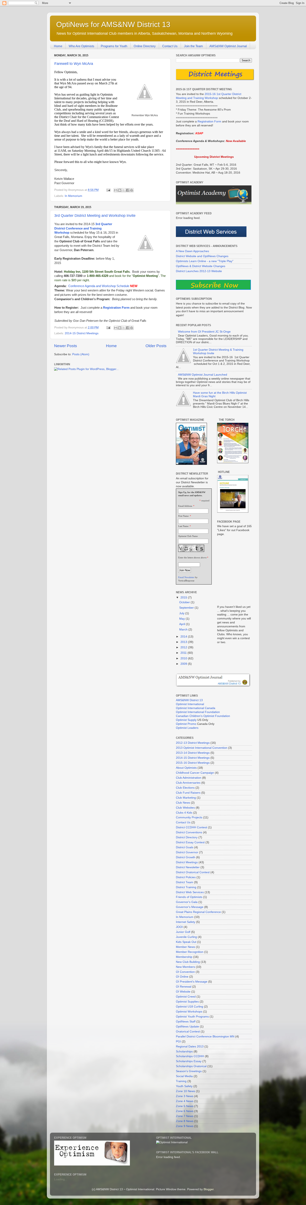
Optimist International (190, 704)
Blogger (209, 1189)
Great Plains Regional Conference (198, 912)
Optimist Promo (186, 723)
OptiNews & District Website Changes (200, 266)
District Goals (184, 847)
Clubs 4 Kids (184, 812)
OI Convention (185, 971)
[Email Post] (108, 189)
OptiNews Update (187, 1026)
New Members (185, 966)
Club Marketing (186, 797)
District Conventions (189, 832)
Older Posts (156, 346)
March (183, 629)
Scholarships (184, 1051)
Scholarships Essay (189, 1061)
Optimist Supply (186, 720)
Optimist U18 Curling (189, 1006)
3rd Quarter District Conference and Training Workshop (83, 228)
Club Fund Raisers (188, 792)
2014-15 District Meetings (81, 333)
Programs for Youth (114, 46)
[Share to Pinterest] (131, 190)
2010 (184, 658)
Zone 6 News (184, 1111)
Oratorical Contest (188, 1031)
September (187, 607)
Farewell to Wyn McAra (73, 64)
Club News (183, 802)
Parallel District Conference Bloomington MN (205, 1036)
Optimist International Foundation (198, 712)
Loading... (60, 1179)
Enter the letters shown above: (192, 557)
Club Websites (185, 807)
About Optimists (186, 767)
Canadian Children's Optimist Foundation (203, 716)
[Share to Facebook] (128, 190)
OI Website (183, 991)
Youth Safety (184, 1086)
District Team (184, 882)
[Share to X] (124, 190)
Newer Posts (65, 346)
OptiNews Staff (185, 1021)
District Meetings (187, 862)
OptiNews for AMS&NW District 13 (113, 24)
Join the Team (193, 46)
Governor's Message (189, 907)
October (185, 602)
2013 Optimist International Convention (201, 747)
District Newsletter (188, 867)
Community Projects (189, 817)
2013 (184, 642)
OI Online (182, 976)
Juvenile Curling (186, 937)
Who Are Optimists (81, 46)
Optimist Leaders (187, 727)
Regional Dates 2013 (190, 1046)
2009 (184, 663)
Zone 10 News (185, 1091)
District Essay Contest (190, 842)
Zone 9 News (184, 1126)
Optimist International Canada (195, 708)
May (182, 618)
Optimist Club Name (188, 536)
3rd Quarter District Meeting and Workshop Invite (95, 215)
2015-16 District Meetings (193, 762)
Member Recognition (189, 951)
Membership (184, 956)
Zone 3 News (184, 1096)
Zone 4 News (184, 1101)
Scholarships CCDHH (190, 1056)
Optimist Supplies (187, 1001)
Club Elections (185, 787)
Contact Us (170, 46)
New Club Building (188, 961)
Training (181, 1081)
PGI (178, 1041)
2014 (184, 636)
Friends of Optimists (189, 897)
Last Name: (183, 526)
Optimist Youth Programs (192, 1016)
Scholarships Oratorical (191, 1066)
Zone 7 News (184, 1116)
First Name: (183, 516)
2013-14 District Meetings (193, 752)
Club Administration (188, 777)
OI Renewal (183, 986)
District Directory (187, 837)
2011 (184, 652)
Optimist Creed (186, 996)
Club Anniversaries (188, 782)
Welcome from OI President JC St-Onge (204, 331)
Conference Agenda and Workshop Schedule (98, 286)
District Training (186, 887)
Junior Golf (183, 932)
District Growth (185, 857)
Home (58, 46)
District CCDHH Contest (191, 827)
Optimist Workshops (189, 1011)
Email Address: (185, 506)
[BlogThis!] (120, 190)
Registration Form (116, 307)
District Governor (187, 852)
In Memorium (73, 195)
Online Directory (145, 46)
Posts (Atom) (80, 354)
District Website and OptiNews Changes (202, 256)
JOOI (179, 927)
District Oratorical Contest (193, 872)
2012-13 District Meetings (193, 742)
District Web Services (190, 892)
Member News (185, 946)
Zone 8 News (184, 1121)
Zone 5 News (184, 1106)
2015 (184, 597)
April (182, 624)
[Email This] (116, 190)
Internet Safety (185, 922)
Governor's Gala (187, 902)
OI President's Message (191, 981)
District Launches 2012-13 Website (199, 271)
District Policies (186, 877)
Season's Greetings (189, 1071)
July (182, 613)
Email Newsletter (186, 577)
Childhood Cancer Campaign (195, 772)
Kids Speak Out (186, 942)
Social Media (184, 1076)
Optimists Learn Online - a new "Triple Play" (204, 261)
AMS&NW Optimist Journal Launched (202, 374)
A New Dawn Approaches (192, 251)
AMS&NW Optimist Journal (228, 46)
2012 (184, 647)
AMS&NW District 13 (189, 700)
